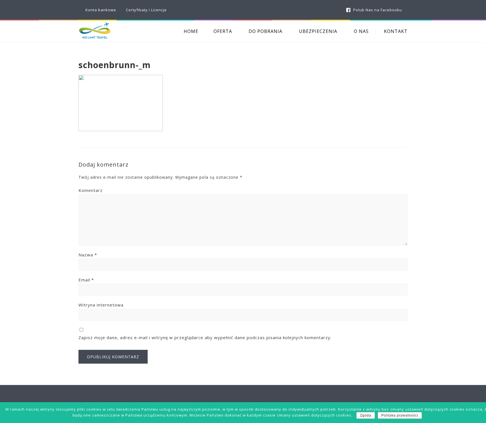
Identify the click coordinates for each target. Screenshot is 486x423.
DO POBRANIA (265, 31)
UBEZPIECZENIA (318, 31)
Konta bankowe (101, 9)
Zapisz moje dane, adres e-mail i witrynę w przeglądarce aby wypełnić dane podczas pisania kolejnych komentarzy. (205, 337)
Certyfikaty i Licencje (146, 9)
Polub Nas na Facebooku (377, 9)
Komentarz (90, 190)
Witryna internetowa (100, 305)
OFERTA (222, 31)
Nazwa (87, 255)
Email (86, 280)
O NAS (361, 31)
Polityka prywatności (399, 415)
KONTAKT (396, 31)
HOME (191, 31)
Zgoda (365, 415)
